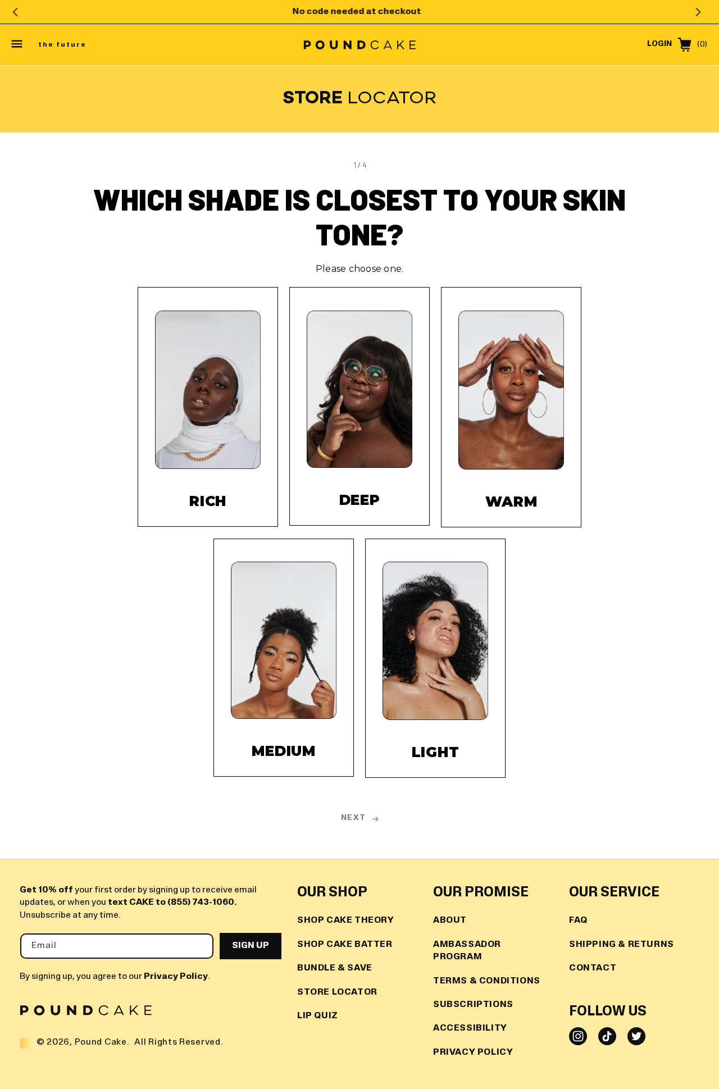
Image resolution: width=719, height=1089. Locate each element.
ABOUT (450, 920)
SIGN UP (250, 945)
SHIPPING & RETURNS (621, 944)
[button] (18, 45)
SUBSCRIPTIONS (473, 1004)
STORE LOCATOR (337, 991)
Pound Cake (101, 1042)
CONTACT (592, 968)
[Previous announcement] (15, 11)
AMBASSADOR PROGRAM (467, 951)
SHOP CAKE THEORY (345, 920)
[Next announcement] (698, 11)
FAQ (578, 920)
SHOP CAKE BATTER (345, 944)
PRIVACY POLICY (473, 1052)
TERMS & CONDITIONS (486, 980)
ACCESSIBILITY (470, 1028)
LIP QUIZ (317, 1015)
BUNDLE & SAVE (334, 968)
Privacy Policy (176, 976)
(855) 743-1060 (200, 902)
